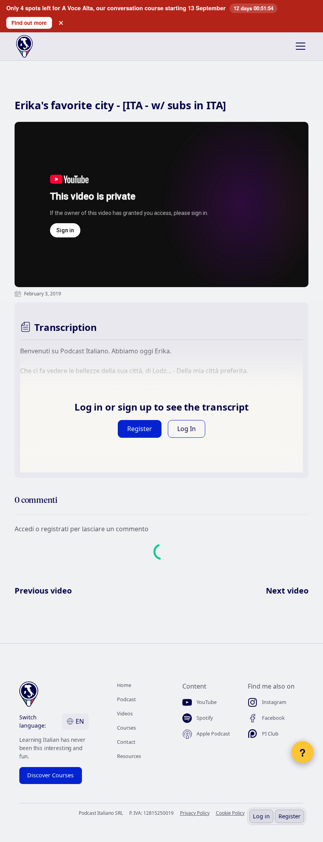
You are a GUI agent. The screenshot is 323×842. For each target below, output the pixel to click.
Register (289, 816)
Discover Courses (50, 775)
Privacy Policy (195, 813)
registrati (55, 529)
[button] (299, 46)
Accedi (25, 529)
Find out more (29, 22)
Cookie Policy (230, 813)
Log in (261, 816)
